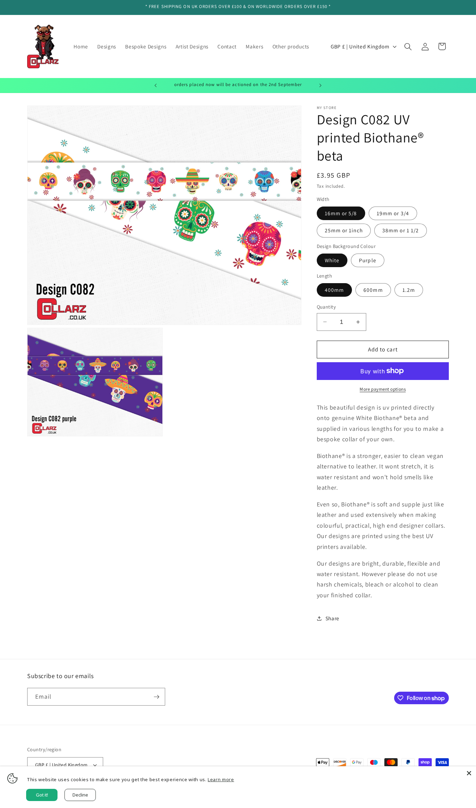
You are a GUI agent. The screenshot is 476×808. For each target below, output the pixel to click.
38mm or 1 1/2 (400, 230)
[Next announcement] (320, 85)
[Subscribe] (156, 697)
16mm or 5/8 (341, 213)
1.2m (408, 289)
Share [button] (332, 618)
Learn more (221, 779)
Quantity (326, 306)
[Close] (469, 773)
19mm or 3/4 (393, 213)
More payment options (383, 389)
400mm (334, 289)
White (332, 260)
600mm (373, 289)
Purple (367, 260)
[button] (408, 46)
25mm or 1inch (344, 230)
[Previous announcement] (155, 85)
